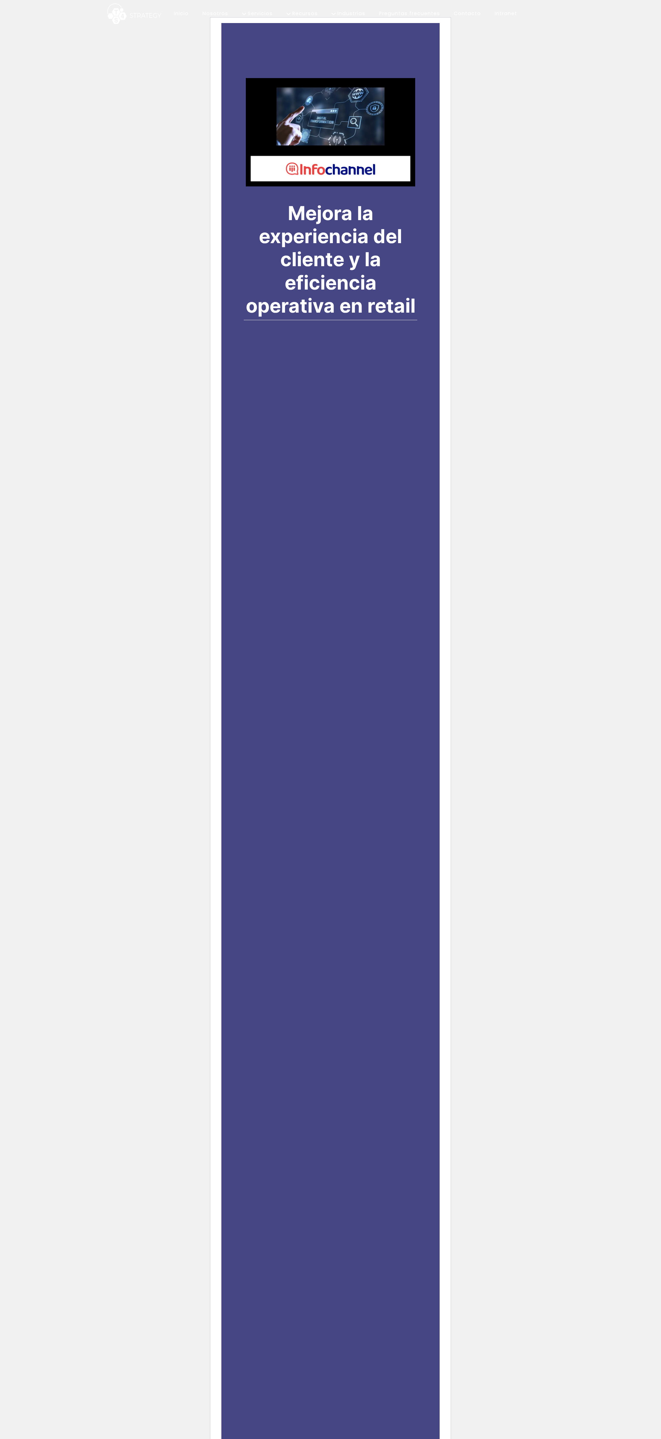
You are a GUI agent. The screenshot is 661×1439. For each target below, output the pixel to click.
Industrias (350, 13)
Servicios (259, 13)
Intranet (506, 13)
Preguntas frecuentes (409, 13)
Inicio (181, 13)
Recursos (304, 13)
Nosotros (215, 13)
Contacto (467, 13)
